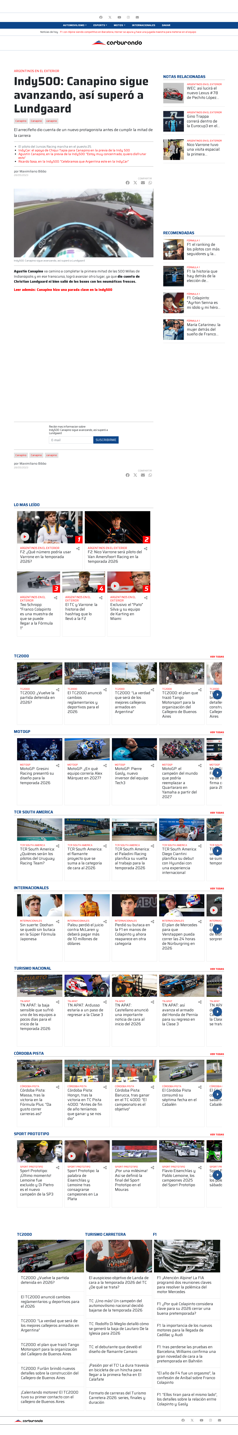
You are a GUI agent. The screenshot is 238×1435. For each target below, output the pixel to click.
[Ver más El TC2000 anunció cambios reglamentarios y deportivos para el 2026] (87, 673)
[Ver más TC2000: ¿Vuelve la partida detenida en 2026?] (39, 673)
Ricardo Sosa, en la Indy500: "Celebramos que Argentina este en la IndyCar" (73, 161)
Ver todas (217, 656)
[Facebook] (100, 17)
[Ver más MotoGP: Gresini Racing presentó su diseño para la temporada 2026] (39, 749)
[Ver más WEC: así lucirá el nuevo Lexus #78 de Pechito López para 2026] (173, 93)
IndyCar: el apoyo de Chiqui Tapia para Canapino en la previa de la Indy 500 (74, 150)
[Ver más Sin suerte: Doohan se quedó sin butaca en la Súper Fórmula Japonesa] (39, 905)
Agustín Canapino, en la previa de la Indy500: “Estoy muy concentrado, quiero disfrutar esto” (82, 156)
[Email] (137, 17)
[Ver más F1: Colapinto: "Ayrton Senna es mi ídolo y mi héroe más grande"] (173, 303)
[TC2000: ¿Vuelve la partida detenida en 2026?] (51, 1256)
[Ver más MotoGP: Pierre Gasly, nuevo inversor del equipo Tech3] (134, 749)
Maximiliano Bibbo (33, 171)
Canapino (36, 121)
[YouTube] (119, 17)
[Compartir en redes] (78, 549)
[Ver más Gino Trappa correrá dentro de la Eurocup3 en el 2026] (173, 121)
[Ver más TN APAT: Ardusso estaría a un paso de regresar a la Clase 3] (87, 986)
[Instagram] (128, 17)
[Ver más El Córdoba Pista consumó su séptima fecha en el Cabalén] (181, 1071)
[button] (75, 25)
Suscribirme (106, 439)
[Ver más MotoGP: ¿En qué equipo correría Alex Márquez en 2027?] (87, 749)
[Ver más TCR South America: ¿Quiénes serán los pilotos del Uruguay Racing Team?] (39, 829)
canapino (51, 121)
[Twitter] (110, 17)
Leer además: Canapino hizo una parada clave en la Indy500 (63, 289)
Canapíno (20, 121)
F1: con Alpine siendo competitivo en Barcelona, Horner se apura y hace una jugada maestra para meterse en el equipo (128, 32)
